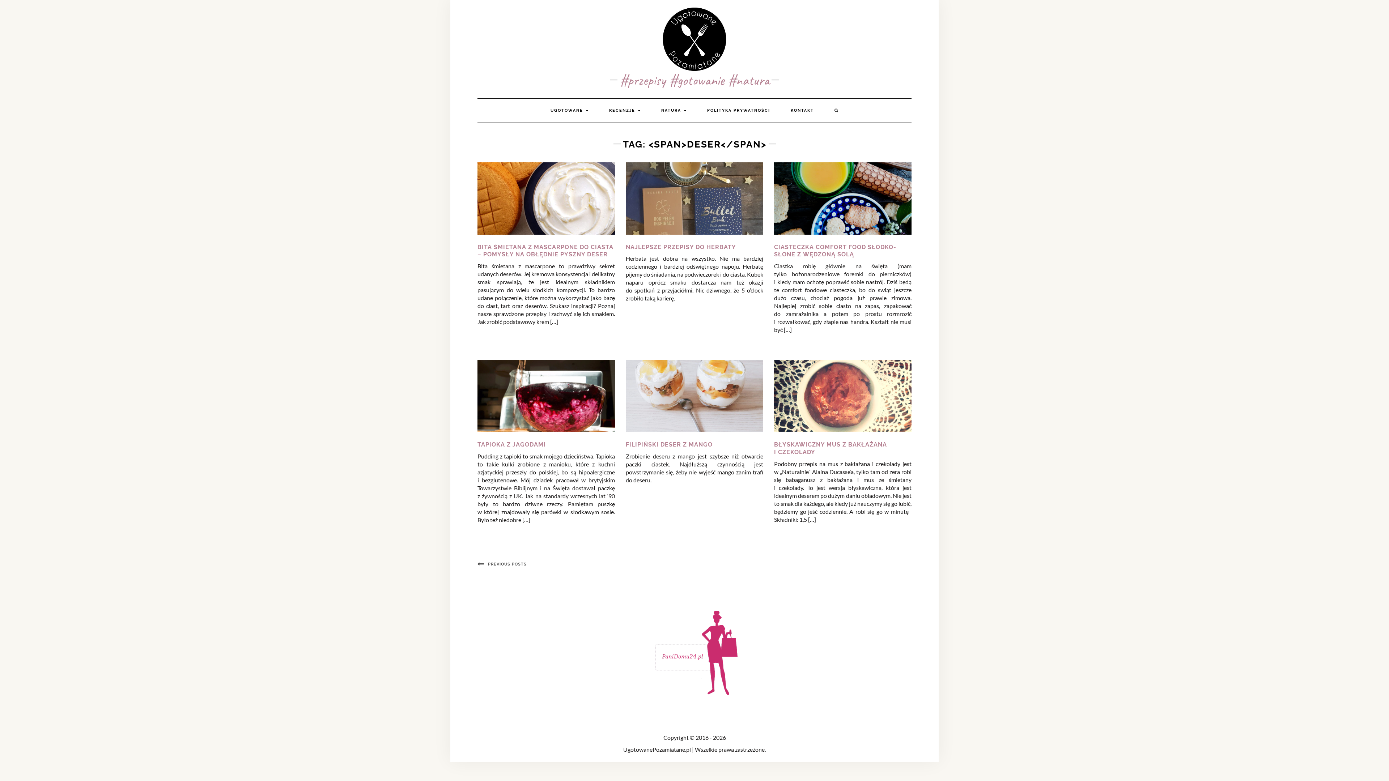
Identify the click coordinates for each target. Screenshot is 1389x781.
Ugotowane (568, 110)
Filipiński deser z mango (669, 444)
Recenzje (623, 110)
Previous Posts (507, 564)
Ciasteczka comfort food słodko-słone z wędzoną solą (835, 251)
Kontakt (802, 110)
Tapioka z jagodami (511, 444)
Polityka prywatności (738, 110)
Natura (672, 110)
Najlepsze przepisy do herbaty (681, 247)
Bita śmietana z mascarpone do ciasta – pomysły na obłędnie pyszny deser (545, 251)
